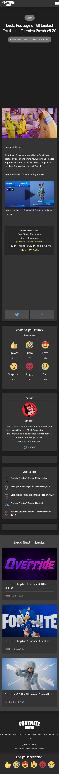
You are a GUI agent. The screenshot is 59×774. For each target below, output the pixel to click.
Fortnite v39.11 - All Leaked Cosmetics (28, 694)
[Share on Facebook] (42, 314)
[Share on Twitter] (17, 314)
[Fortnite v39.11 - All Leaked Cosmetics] (29, 674)
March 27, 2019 (30, 250)
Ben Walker (15, 39)
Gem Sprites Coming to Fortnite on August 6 (30, 486)
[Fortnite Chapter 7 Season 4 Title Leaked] (29, 564)
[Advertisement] (29, 77)
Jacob (7, 595)
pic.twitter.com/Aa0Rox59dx (29, 241)
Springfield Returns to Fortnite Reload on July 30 (32, 494)
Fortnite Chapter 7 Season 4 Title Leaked (29, 478)
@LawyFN (19, 147)
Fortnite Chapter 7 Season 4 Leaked (27, 503)
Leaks (29, 17)
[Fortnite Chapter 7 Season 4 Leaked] (29, 621)
